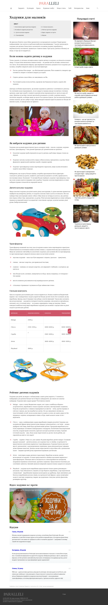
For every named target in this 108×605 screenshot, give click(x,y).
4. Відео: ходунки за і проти (48, 32)
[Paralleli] (49, 4)
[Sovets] (14, 594)
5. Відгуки (43, 35)
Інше (87, 8)
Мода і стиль (61, 8)
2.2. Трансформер (19, 35)
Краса (38, 8)
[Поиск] (98, 8)
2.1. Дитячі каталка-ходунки (21, 32)
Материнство (78, 8)
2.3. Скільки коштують (47, 27)
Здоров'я (21, 8)
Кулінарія (30, 8)
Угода (64, 594)
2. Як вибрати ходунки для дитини (23, 29)
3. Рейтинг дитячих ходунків (49, 29)
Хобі (69, 8)
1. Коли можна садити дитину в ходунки (25, 27)
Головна (11, 8)
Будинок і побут (48, 8)
